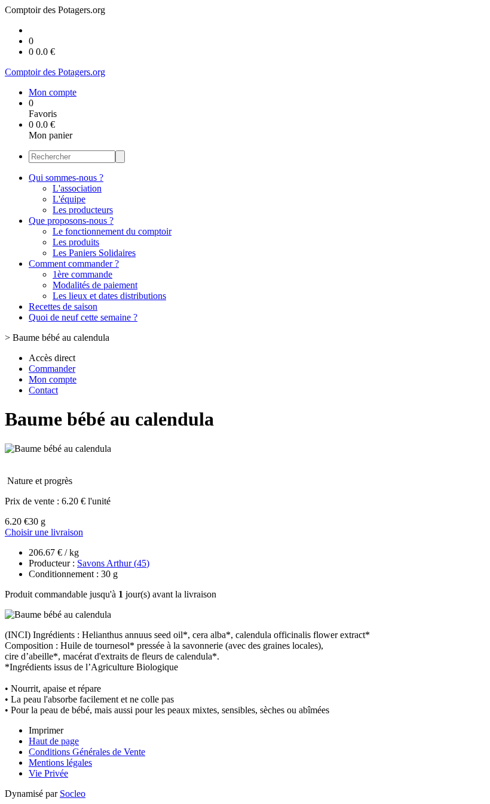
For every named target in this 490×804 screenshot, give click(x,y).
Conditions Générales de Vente (87, 752)
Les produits (76, 242)
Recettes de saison (63, 306)
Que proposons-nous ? (71, 220)
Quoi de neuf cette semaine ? (83, 317)
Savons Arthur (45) (113, 563)
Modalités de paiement (95, 285)
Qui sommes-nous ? (66, 177)
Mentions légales (60, 762)
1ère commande (82, 274)
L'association (77, 188)
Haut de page (54, 741)
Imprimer (46, 730)
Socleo (72, 793)
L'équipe (69, 199)
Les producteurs (83, 210)
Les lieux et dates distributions (109, 296)
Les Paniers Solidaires (94, 253)
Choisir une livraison (44, 532)
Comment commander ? (74, 263)
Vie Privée (48, 773)
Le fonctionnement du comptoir (112, 231)
